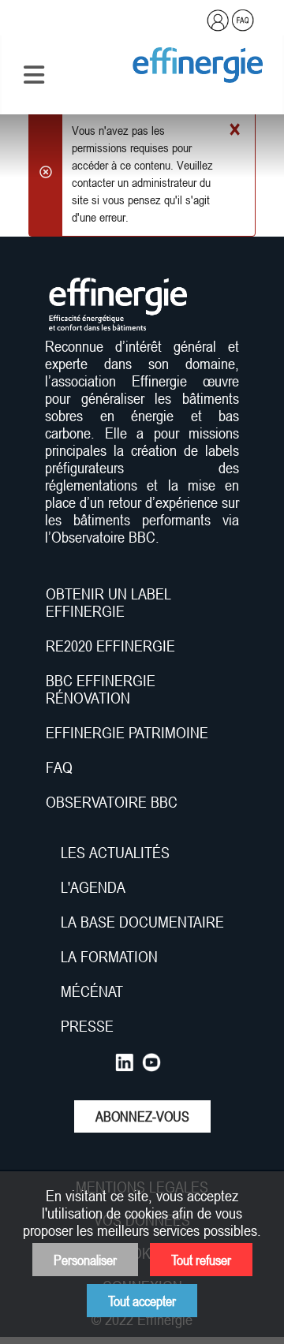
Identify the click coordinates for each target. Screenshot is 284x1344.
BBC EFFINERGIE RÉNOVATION (100, 689)
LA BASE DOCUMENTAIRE (142, 922)
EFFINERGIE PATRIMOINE (127, 732)
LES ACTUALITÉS (115, 852)
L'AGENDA (95, 887)
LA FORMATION (109, 956)
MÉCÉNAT (92, 991)
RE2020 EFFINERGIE (110, 646)
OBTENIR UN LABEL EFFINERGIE (108, 602)
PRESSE (87, 1026)
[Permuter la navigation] (34, 75)
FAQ (59, 767)
